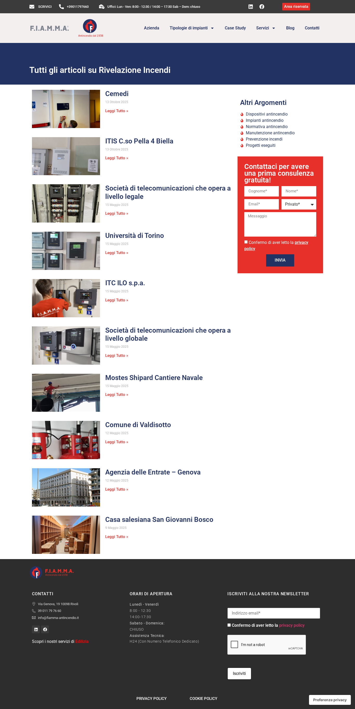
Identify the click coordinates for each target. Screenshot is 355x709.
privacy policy (292, 625)
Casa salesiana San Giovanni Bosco (159, 519)
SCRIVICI (45, 7)
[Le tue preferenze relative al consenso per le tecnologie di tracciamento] (330, 700)
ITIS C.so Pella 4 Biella (139, 141)
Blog (290, 28)
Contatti (312, 28)
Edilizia (82, 641)
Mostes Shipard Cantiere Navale (154, 378)
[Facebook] (262, 7)
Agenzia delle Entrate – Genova (153, 472)
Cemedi (117, 94)
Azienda (151, 28)
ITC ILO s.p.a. (125, 283)
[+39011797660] (61, 6)
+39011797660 (78, 7)
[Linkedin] (250, 7)
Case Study (235, 28)
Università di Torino (134, 235)
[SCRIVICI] (31, 6)
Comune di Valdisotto (138, 425)
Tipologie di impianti (189, 28)
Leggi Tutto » (116, 111)
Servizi (262, 28)
